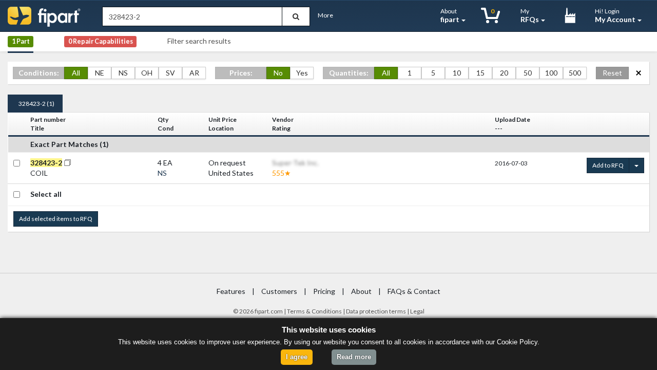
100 (551, 72)
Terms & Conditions (314, 311)
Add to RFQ (608, 165)
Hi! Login (615, 15)
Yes (302, 72)
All (76, 72)
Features (231, 291)
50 (528, 72)
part (263, 311)
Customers (279, 291)
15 (480, 72)
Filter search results (199, 40)
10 (457, 72)
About (449, 15)
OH (146, 72)
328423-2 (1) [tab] (36, 103)
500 (575, 72)
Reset (612, 72)
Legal (417, 311)
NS (123, 72)
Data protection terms (376, 311)
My (529, 15)
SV (170, 72)
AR (194, 72)
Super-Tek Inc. (295, 162)
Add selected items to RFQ (55, 219)
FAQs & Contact (414, 291)
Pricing (324, 291)
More (325, 15)
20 (504, 72)
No (278, 72)
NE (99, 72)
